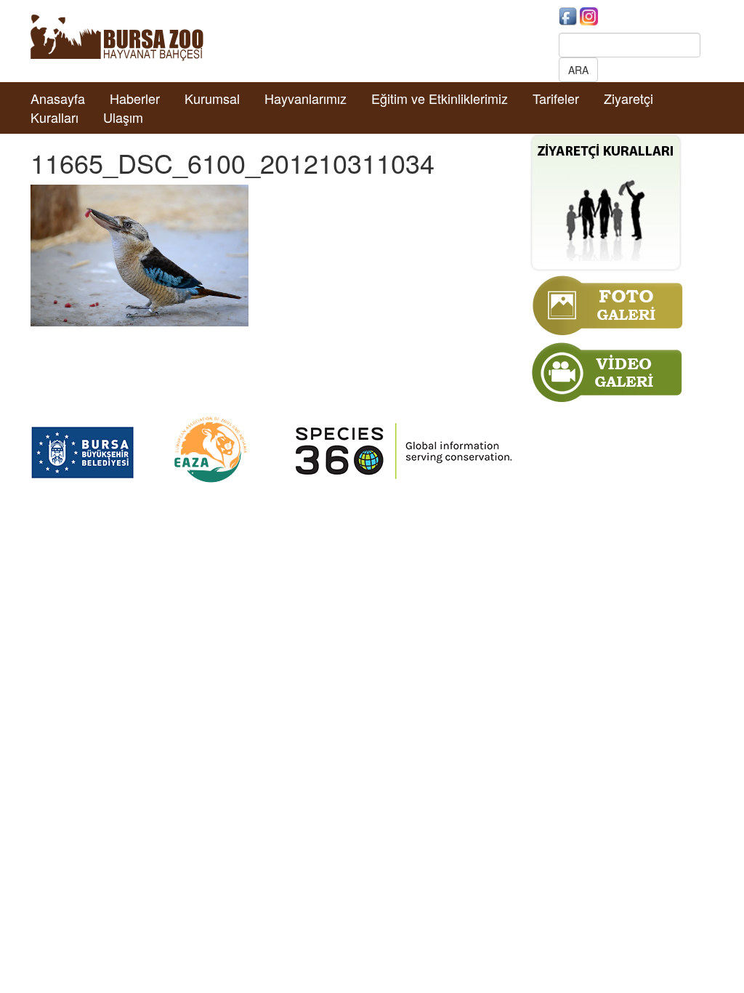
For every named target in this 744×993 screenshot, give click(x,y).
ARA (578, 70)
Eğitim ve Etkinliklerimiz (439, 98)
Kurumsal (212, 98)
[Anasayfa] (117, 36)
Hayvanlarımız (305, 98)
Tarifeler (556, 98)
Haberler (135, 98)
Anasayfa (58, 98)
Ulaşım (123, 117)
